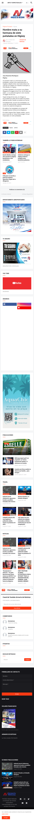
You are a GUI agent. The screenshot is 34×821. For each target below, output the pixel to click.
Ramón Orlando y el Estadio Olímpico (23, 497)
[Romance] (10, 346)
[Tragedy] (10, 363)
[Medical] (24, 335)
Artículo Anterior (6, 194)
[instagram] (24, 304)
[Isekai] (10, 321)
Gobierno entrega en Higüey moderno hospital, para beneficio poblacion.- (24, 157)
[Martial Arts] (24, 328)
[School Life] (24, 346)
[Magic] (10, 325)
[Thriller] (24, 360)
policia (15, 127)
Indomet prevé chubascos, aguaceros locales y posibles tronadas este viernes (9, 499)
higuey (15, 26)
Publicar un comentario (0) (17, 189)
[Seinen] (24, 349)
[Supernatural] (10, 360)
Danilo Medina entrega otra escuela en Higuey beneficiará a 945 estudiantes (9, 157)
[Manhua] (24, 325)
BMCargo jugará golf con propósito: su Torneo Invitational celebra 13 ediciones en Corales (22, 460)
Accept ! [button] (6, 817)
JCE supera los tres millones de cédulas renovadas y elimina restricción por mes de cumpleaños (24, 521)
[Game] (10, 314)
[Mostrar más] (25, 132)
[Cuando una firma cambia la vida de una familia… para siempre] (8, 471)
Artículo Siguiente (27, 194)
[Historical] (10, 318)
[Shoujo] (10, 353)
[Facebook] (4, 132)
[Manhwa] (10, 328)
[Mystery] (10, 342)
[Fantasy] (24, 311)
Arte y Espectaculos (15, 2)
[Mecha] (24, 332)
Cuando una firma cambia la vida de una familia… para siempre (23, 470)
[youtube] (24, 307)
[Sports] (24, 356)
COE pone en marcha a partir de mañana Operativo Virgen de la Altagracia (9, 178)
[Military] (10, 339)
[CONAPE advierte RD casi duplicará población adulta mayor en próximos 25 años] (7, 784)
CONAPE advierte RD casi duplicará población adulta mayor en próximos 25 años (9, 521)
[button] (2, 2)
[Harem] (24, 314)
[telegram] (26, 803)
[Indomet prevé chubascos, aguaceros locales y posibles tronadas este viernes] (7, 766)
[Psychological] (24, 342)
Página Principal (7, 26)
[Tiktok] (10, 311)
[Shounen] (24, 353)
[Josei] (24, 321)
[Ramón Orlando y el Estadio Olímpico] (7, 775)
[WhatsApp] (13, 132)
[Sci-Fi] (10, 349)
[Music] (24, 339)
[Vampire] (24, 363)
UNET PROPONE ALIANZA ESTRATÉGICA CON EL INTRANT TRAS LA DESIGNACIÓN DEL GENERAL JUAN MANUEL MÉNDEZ (24, 576)
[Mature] (10, 332)
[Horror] (24, 318)
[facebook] (10, 304)
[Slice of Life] (10, 356)
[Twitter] (8, 132)
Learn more (5, 814)
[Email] (21, 132)
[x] (10, 307)
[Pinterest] (17, 132)
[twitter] (28, 799)
